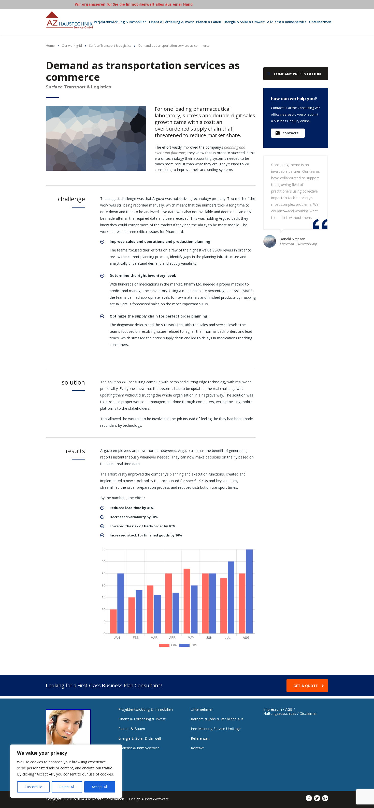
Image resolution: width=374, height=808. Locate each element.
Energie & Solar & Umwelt (244, 22)
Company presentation (297, 73)
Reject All (67, 786)
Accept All (100, 786)
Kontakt (197, 748)
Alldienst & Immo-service (287, 22)
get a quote (305, 685)
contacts (290, 133)
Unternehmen (320, 22)
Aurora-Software (155, 799)
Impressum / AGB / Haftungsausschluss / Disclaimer (290, 711)
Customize (33, 786)
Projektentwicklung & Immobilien (120, 22)
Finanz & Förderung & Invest (171, 22)
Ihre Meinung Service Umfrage (216, 729)
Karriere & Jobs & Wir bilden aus (217, 719)
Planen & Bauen (208, 22)
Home (50, 45)
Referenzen (200, 738)
